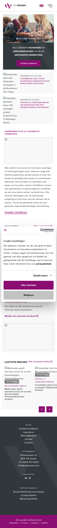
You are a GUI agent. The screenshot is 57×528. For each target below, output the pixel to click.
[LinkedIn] (26, 478)
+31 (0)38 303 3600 (28, 462)
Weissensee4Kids (28, 498)
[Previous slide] (42, 409)
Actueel (28, 439)
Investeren (28, 432)
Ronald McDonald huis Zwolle (28, 491)
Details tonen (40, 275)
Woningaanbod (28, 435)
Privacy (25, 523)
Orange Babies (28, 495)
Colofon (44, 523)
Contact (28, 442)
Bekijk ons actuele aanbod (20, 315)
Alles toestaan (28, 285)
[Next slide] (49, 409)
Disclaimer (14, 523)
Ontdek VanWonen (28, 63)
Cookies (34, 523)
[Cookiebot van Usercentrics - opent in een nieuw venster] (41, 230)
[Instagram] (30, 478)
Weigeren (29, 295)
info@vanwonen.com (28, 465)
